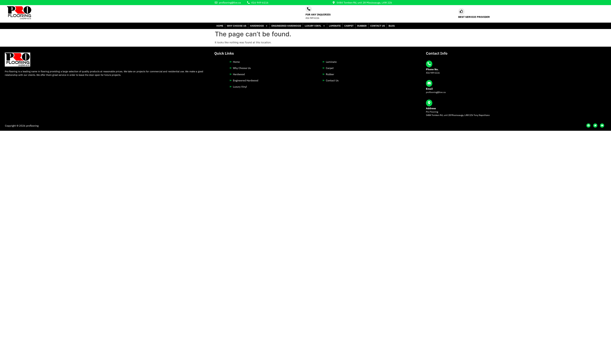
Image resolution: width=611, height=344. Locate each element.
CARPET (349, 25)
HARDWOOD (257, 25)
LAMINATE (335, 25)
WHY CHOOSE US (236, 25)
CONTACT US (377, 25)
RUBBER (362, 25)
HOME (219, 25)
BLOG (392, 25)
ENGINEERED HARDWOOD (286, 25)
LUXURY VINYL (313, 25)
